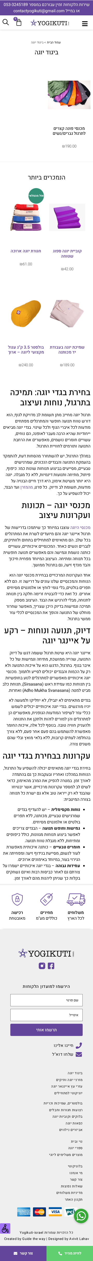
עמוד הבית (54, 42)
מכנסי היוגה (80, 527)
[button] (81, 1216)
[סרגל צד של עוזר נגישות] (5, 1228)
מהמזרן (26, 487)
